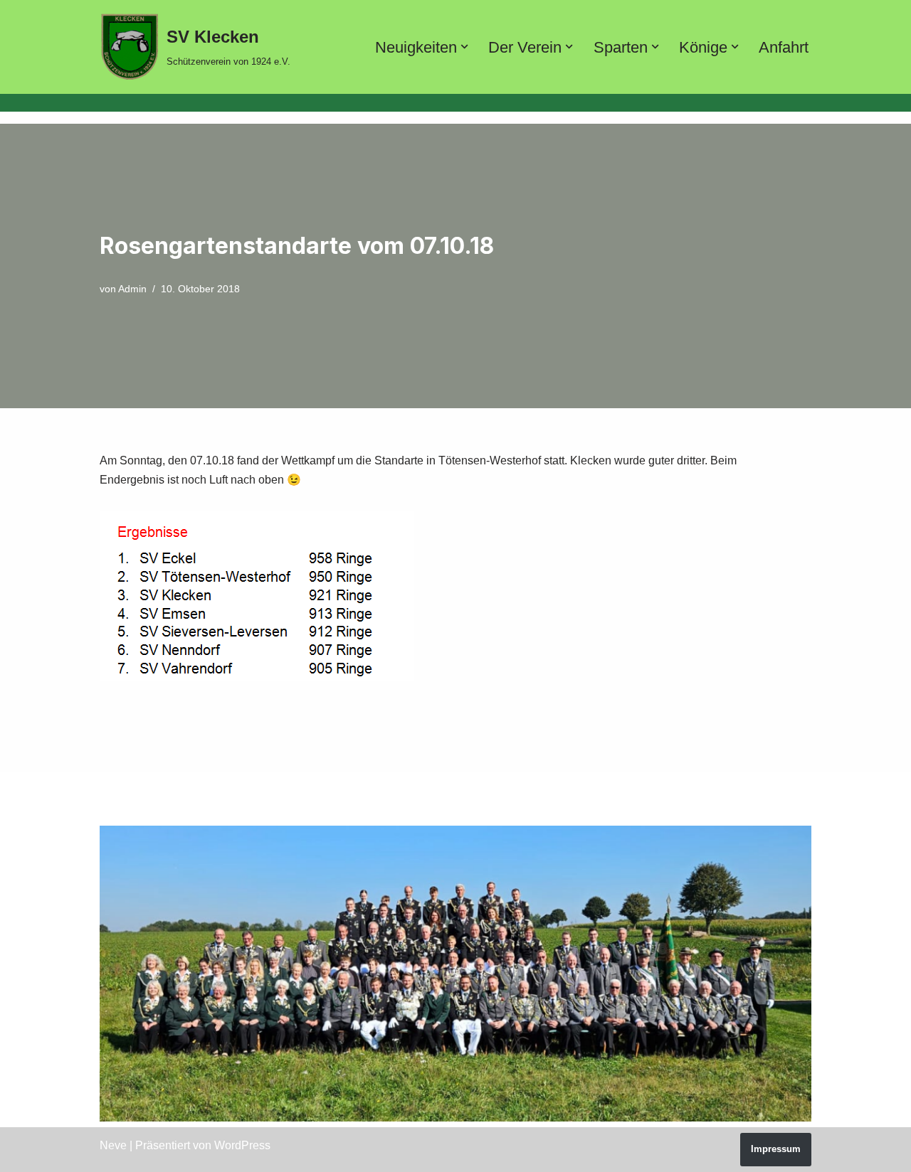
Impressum (776, 1149)
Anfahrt (784, 47)
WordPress (242, 1145)
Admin (132, 288)
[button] (464, 46)
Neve (113, 1145)
